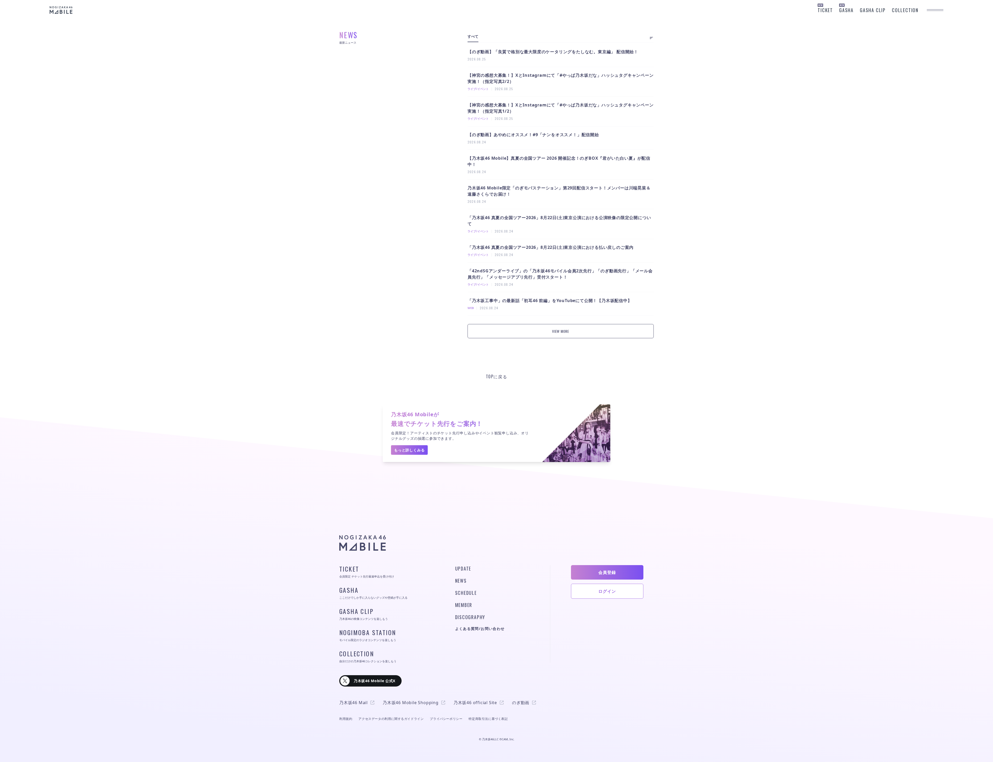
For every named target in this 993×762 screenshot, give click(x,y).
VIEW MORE (560, 331)
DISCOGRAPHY (470, 617)
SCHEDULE (466, 592)
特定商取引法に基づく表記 (488, 719)
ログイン (607, 591)
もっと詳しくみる (409, 450)
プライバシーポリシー (446, 719)
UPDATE (463, 568)
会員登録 (607, 572)
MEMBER (463, 605)
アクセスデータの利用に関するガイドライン (391, 719)
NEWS (461, 580)
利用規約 (345, 719)
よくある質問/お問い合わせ (480, 628)
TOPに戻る (496, 376)
